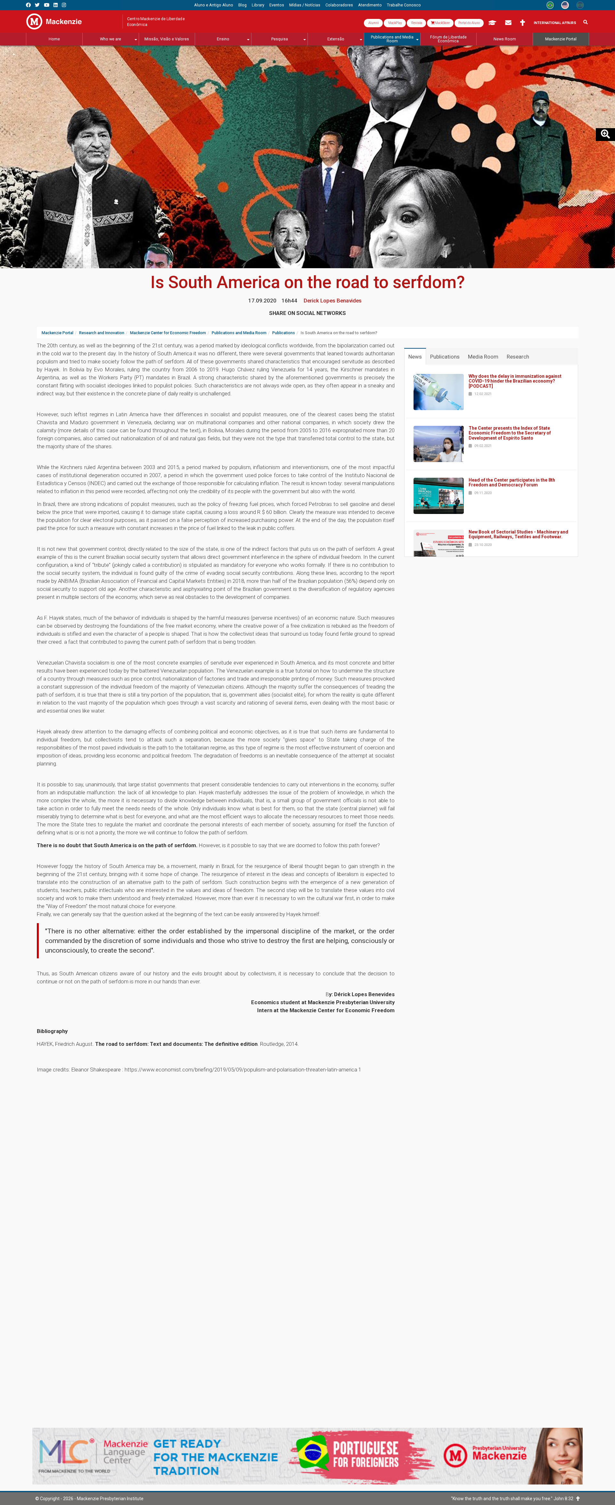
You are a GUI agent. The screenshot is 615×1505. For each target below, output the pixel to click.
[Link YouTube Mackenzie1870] (46, 5)
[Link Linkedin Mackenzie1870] (55, 5)
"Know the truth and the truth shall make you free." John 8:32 (513, 1498)
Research (518, 356)
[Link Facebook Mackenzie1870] (28, 5)
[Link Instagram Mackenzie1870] (64, 5)
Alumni (373, 23)
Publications (445, 356)
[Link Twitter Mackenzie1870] (37, 5)
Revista (416, 23)
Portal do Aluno (469, 23)
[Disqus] (307, 1167)
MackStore (442, 23)
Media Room (483, 356)
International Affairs (555, 23)
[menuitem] (214, 5)
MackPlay (395, 23)
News (415, 356)
